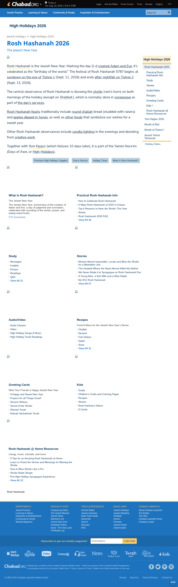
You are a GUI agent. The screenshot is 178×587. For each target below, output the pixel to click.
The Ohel (143, 516)
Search (84, 522)
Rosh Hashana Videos (90, 405)
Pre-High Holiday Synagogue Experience (32, 476)
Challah (82, 329)
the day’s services (31, 103)
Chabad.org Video (59, 510)
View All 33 (85, 219)
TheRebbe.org (57, 530)
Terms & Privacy (150, 577)
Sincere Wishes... (19, 402)
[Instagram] (171, 566)
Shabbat (118, 516)
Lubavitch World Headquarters (117, 566)
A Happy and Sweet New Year (26, 394)
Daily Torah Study (89, 516)
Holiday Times (100, 160)
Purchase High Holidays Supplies (51, 160)
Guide (81, 390)
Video (13, 329)
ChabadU (63, 553)
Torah (89, 568)
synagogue (123, 97)
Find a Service (80, 160)
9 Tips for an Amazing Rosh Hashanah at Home (36, 458)
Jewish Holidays (16, 36)
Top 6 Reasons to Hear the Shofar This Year (102, 208)
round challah (82, 111)
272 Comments (17, 217)
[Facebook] (151, 566)
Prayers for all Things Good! (25, 398)
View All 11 (16, 280)
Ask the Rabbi (111, 4)
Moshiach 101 (57, 519)
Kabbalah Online (59, 525)
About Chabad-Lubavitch (150, 510)
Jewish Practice (15, 12)
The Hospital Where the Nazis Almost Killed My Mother (108, 268)
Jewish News (57, 516)
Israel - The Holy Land (61, 528)
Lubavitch (64, 566)
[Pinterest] (164, 566)
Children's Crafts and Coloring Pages (98, 394)
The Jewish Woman (60, 513)
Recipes (82, 398)
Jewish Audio (120, 528)
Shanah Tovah (18, 409)
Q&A (12, 277)
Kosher (117, 519)
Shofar (82, 212)
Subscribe (86, 519)
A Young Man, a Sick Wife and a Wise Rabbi (102, 276)
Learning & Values (37, 12)
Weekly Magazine (24, 522)
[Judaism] (23, 4)
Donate (148, 4)
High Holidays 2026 (28, 26)
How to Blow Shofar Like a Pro (27, 469)
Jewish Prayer (120, 525)
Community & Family (64, 12)
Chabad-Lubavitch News (150, 519)
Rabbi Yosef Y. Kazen (68, 568)
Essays (14, 269)
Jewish (107, 568)
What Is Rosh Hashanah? (126, 160)
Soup (81, 344)
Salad (81, 340)
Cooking (114, 553)
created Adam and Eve (115, 66)
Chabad (56, 566)
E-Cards (82, 409)
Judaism (96, 568)
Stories (82, 401)
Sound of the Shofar (21, 405)
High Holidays (43, 152)
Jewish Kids (165, 553)
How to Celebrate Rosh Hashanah (97, 200)
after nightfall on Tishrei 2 (114, 77)
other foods (74, 117)
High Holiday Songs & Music (25, 333)
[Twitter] (158, 566)
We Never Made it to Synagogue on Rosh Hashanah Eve (109, 272)
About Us (134, 577)
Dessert (82, 333)
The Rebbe (144, 513)
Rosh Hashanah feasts (23, 111)
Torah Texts (131, 553)
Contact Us (167, 577)
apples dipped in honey (30, 117)
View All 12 (16, 480)
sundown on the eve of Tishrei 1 (31, 77)
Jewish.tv (47, 553)
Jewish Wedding (121, 513)
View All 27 (85, 283)
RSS (83, 528)
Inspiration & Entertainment (95, 12)
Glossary (85, 525)
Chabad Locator (146, 522)
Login (98, 4)
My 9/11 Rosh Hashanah (92, 280)
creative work (25, 137)
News (97, 553)
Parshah (118, 522)
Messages (16, 261)
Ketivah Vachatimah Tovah (24, 413)
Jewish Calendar (89, 513)
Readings (15, 273)
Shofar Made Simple (21, 472)
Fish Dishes (84, 337)
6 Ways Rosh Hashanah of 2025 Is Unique (101, 204)
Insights (14, 265)
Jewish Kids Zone (59, 522)
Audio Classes (18, 325)
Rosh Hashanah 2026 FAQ (93, 216)
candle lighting (83, 132)
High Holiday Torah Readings (26, 336)
